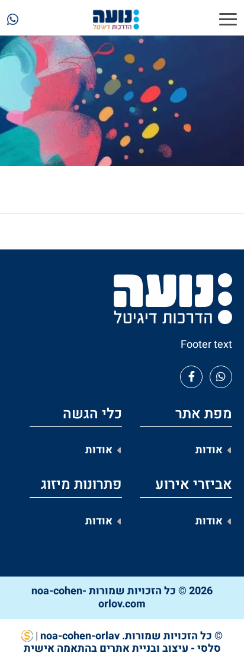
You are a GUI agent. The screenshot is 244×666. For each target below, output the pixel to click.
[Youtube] (221, 377)
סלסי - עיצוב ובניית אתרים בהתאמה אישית (122, 649)
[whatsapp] (12, 21)
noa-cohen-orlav (80, 636)
